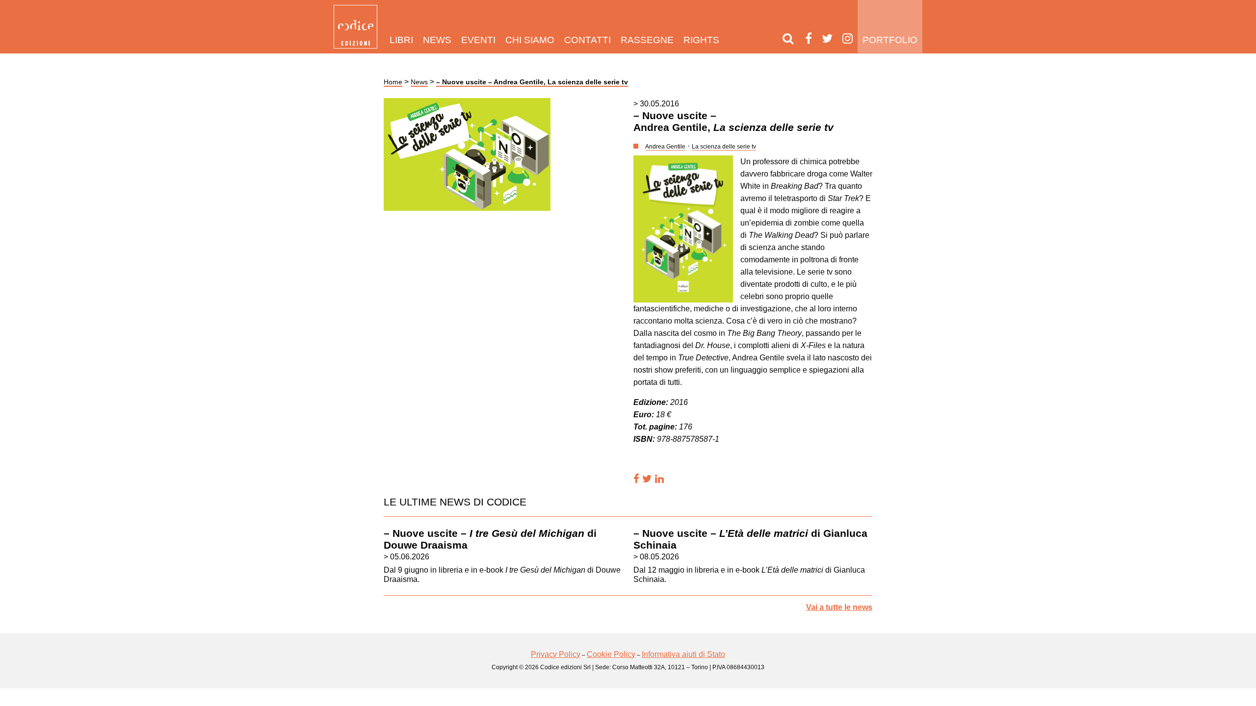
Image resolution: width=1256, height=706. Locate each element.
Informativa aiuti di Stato (683, 654)
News (437, 40)
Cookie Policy (611, 654)
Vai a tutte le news (839, 607)
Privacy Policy (555, 654)
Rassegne (647, 40)
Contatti (587, 40)
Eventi (478, 40)
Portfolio (890, 40)
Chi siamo (529, 40)
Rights (701, 40)
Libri (401, 40)
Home (393, 82)
